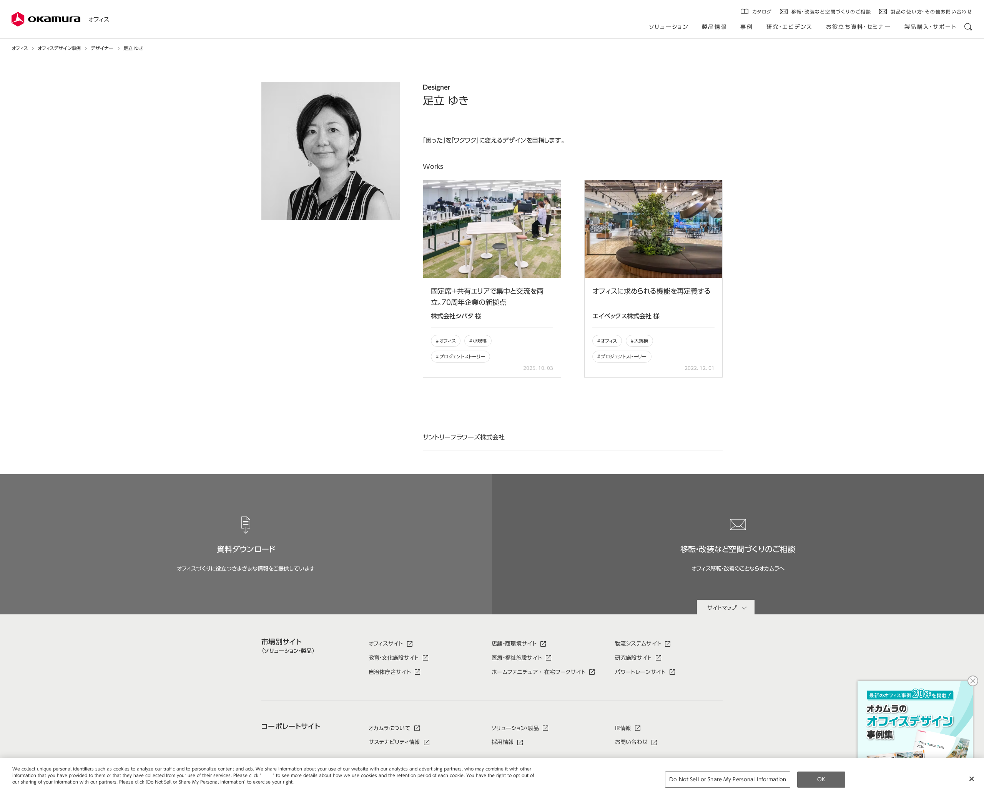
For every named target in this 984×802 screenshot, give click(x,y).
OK (821, 779)
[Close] (971, 778)
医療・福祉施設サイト (517, 658)
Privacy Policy (28, 788)
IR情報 (623, 728)
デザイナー (102, 48)
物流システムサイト (638, 643)
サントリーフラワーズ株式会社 (464, 437)
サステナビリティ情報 (394, 742)
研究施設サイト (633, 658)
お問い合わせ (631, 742)
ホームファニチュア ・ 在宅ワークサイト (538, 672)
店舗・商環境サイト (514, 643)
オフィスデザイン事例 (59, 48)
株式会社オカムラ (46, 19)
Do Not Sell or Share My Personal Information (727, 779)
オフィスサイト (386, 643)
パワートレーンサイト (640, 672)
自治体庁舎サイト (390, 672)
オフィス (98, 19)
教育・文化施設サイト (394, 658)
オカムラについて (390, 728)
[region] (492, 780)
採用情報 (503, 742)
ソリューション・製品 (515, 728)
